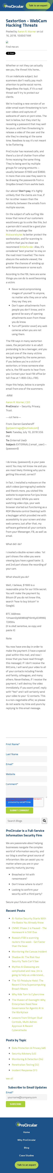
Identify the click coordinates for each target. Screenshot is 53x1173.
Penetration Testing (25, 1065)
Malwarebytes (14, 235)
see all (9, 1078)
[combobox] (23, 821)
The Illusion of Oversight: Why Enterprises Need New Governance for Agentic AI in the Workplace (28, 1006)
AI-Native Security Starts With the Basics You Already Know (29, 920)
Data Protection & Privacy (29, 1048)
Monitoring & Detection (27, 1059)
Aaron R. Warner (27, 31)
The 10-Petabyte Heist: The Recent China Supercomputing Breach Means (28, 985)
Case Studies (26, 1155)
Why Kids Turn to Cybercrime (28, 994)
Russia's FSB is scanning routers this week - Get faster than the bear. (28, 942)
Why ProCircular (26, 1140)
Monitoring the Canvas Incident (29, 951)
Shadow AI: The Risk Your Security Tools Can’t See (26, 959)
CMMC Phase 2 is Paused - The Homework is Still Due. (29, 930)
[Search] (44, 821)
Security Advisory (24, 1053)
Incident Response (24, 1070)
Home (26, 1132)
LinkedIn (21, 47)
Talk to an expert (38, 5)
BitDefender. (27, 247)
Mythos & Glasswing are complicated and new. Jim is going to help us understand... (28, 971)
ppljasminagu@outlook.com (22, 428)
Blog (26, 1147)
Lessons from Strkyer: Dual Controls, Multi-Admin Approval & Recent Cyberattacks (27, 1024)
